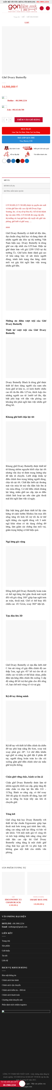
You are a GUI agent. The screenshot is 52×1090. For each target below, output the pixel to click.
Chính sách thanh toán (11, 995)
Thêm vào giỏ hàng (28, 120)
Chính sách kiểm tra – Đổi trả (13, 990)
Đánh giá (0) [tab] (9, 186)
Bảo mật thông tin (9, 975)
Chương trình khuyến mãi (12, 1000)
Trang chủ (17, 17)
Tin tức (5, 956)
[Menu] (3, 8)
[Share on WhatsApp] (4, 161)
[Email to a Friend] (18, 161)
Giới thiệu (6, 951)
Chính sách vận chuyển (11, 985)
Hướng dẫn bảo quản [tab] (13, 191)
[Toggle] (49, 945)
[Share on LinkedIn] (27, 161)
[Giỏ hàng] (48, 8)
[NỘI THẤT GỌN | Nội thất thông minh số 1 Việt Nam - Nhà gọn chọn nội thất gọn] (22, 8)
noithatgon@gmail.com (17, 927)
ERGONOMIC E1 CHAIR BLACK (13, 901)
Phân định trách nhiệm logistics (14, 1005)
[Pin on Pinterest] (22, 161)
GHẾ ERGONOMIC (32, 17)
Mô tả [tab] (6, 180)
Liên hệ (5, 960)
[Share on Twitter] (13, 161)
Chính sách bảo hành (10, 980)
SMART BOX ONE (38, 900)
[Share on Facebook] (9, 161)
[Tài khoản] (42, 8)
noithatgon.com (26, 1087)
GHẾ (23, 17)
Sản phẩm (6, 946)
